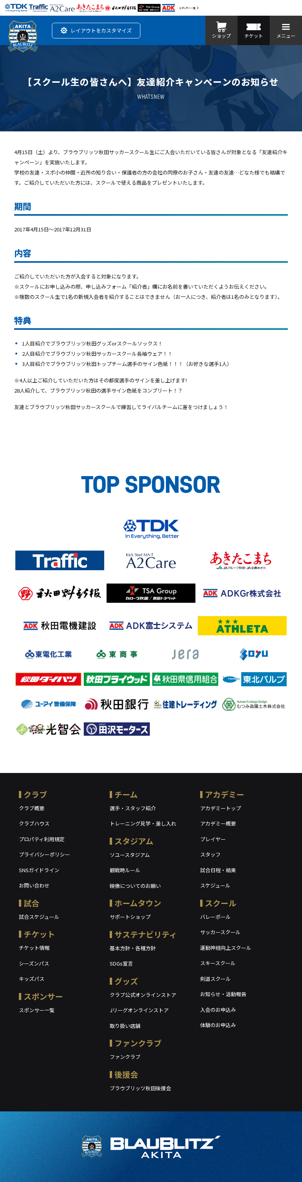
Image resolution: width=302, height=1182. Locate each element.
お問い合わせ (34, 885)
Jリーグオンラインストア (139, 1010)
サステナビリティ (145, 934)
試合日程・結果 (218, 870)
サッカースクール (220, 932)
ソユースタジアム (130, 854)
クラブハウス (34, 823)
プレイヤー (213, 839)
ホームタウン (137, 903)
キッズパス (31, 978)
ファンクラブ (138, 1043)
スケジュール (215, 885)
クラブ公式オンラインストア (143, 994)
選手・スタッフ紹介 (133, 808)
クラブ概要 (31, 808)
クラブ (35, 794)
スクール (220, 903)
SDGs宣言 (121, 963)
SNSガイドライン (39, 870)
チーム (126, 794)
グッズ (126, 981)
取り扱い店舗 (125, 1025)
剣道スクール (215, 978)
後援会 (126, 1074)
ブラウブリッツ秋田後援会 (140, 1088)
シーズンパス (34, 963)
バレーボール (215, 916)
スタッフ (210, 854)
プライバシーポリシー (44, 854)
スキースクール (218, 963)
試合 (31, 903)
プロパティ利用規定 (41, 839)
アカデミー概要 (218, 823)
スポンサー (43, 996)
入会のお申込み (218, 1009)
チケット (39, 934)
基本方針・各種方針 (133, 948)
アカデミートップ (220, 808)
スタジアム (133, 841)
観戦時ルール (125, 870)
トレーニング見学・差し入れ (143, 823)
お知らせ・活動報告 (223, 994)
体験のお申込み (218, 1025)
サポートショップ (130, 916)
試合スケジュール (39, 916)
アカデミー (224, 794)
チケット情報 (34, 947)
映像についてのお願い (135, 885)
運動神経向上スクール (225, 947)
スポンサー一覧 (187, 8)
